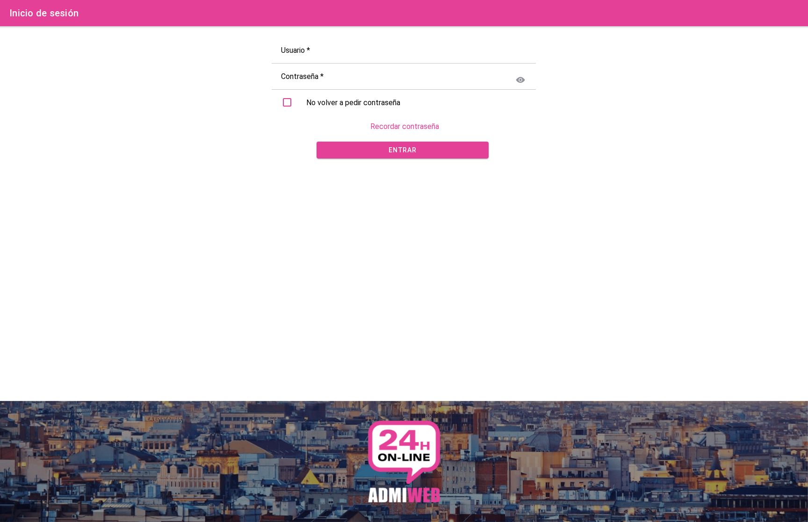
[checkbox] (287, 102)
